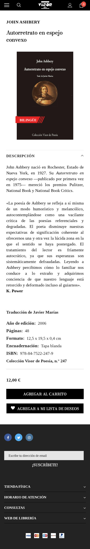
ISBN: (12, 353)
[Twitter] (18, 437)
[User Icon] (70, 5)
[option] (45, 96)
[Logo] (45, 5)
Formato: (15, 338)
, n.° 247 (36, 361)
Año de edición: (21, 323)
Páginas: (14, 330)
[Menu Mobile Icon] (6, 5)
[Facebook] (8, 437)
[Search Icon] (19, 5)
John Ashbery (23, 22)
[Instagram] (29, 437)
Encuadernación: (22, 345)
